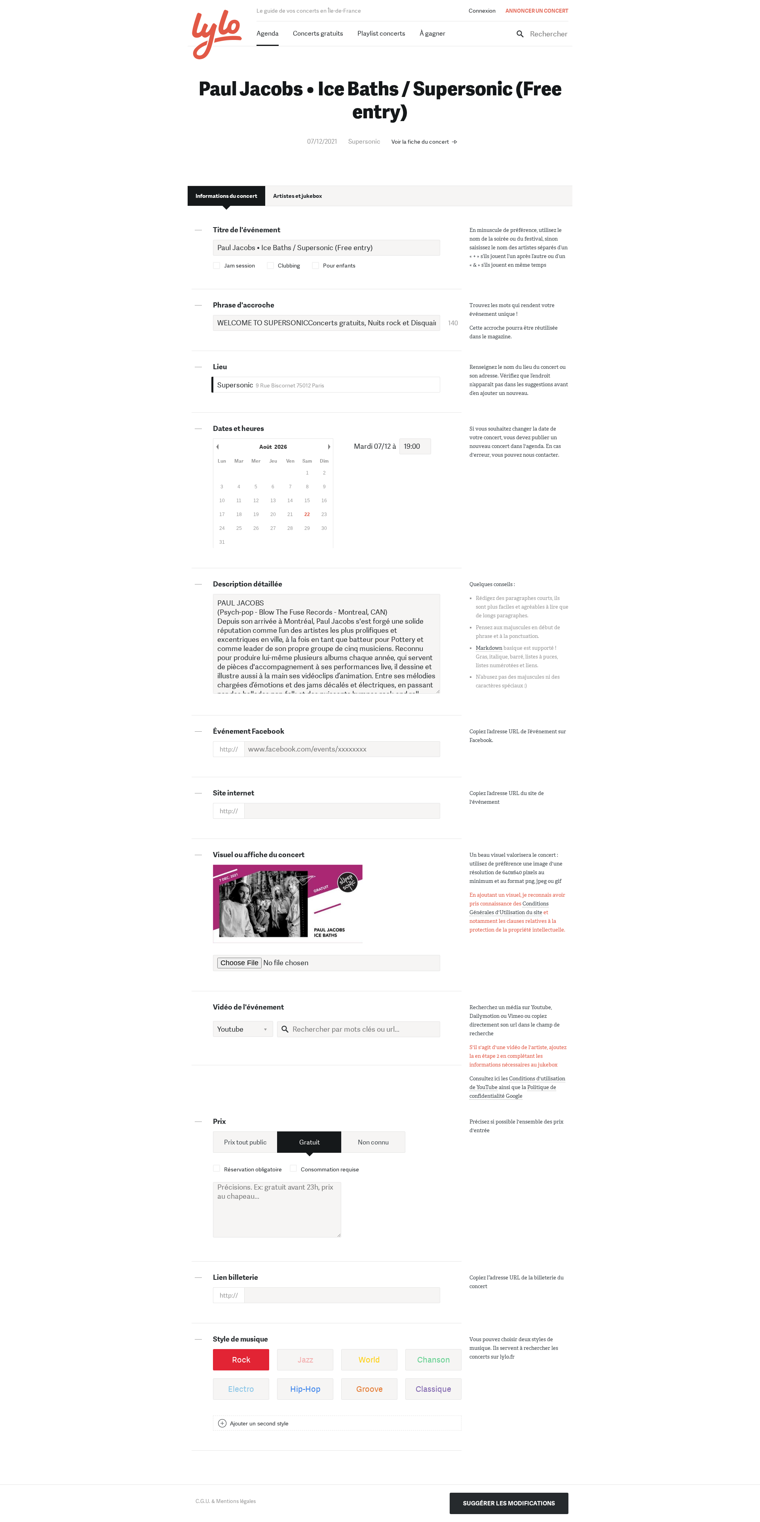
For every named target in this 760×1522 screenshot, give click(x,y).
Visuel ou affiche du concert (258, 855)
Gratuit (309, 1142)
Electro (241, 1389)
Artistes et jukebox (297, 195)
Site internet (233, 793)
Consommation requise (330, 1169)
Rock (241, 1360)
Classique (433, 1389)
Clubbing (289, 265)
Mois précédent (217, 447)
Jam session (239, 265)
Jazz (305, 1360)
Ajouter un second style (259, 1423)
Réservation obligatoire (253, 1169)
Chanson (433, 1360)
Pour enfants (339, 265)
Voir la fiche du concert (420, 141)
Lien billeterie (235, 1277)
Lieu (220, 367)
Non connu (373, 1142)
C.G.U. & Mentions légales (226, 1501)
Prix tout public (245, 1142)
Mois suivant (329, 447)
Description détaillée (247, 584)
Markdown (489, 648)
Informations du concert (226, 195)
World (369, 1360)
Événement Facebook (248, 731)
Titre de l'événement (246, 230)
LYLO (217, 35)
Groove (369, 1389)
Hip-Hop (305, 1389)
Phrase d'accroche (243, 305)
